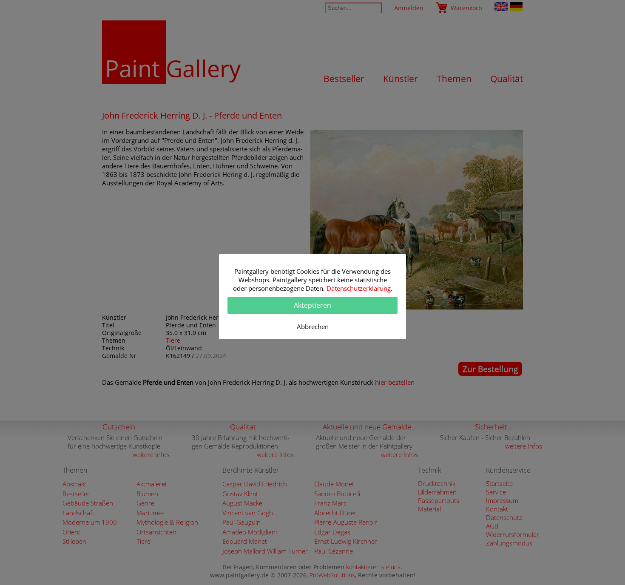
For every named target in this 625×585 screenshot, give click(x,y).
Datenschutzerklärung (359, 288)
